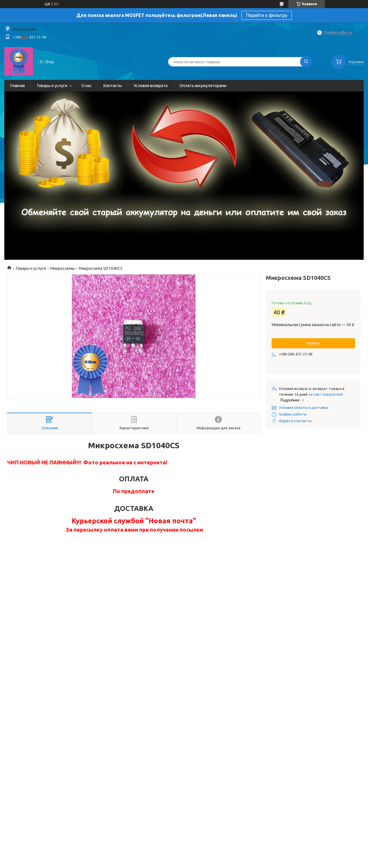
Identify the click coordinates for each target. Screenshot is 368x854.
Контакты (112, 86)
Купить (313, 343)
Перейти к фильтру (266, 15)
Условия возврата (151, 86)
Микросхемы (62, 268)
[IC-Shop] (18, 61)
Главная (17, 86)
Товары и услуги (52, 86)
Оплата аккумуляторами (202, 86)
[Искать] (306, 62)
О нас (86, 86)
